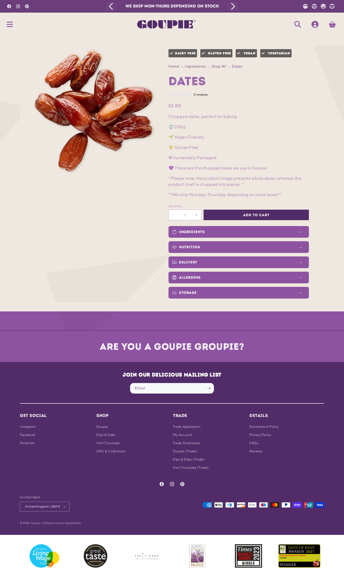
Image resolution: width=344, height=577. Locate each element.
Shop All (219, 66)
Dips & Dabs (106, 435)
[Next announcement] (233, 6)
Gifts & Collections (111, 451)
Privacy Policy (260, 435)
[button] (10, 24)
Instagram (28, 426)
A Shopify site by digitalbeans (61, 522)
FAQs (253, 443)
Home (173, 66)
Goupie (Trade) (185, 451)
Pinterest (27, 443)
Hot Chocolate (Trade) (191, 467)
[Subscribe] (209, 388)
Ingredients (195, 66)
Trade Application (187, 426)
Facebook (27, 435)
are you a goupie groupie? (172, 346)
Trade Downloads (186, 443)
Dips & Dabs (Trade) (188, 459)
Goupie (102, 426)
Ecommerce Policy (264, 426)
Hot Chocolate (108, 443)
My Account (182, 435)
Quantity (175, 206)
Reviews (255, 451)
